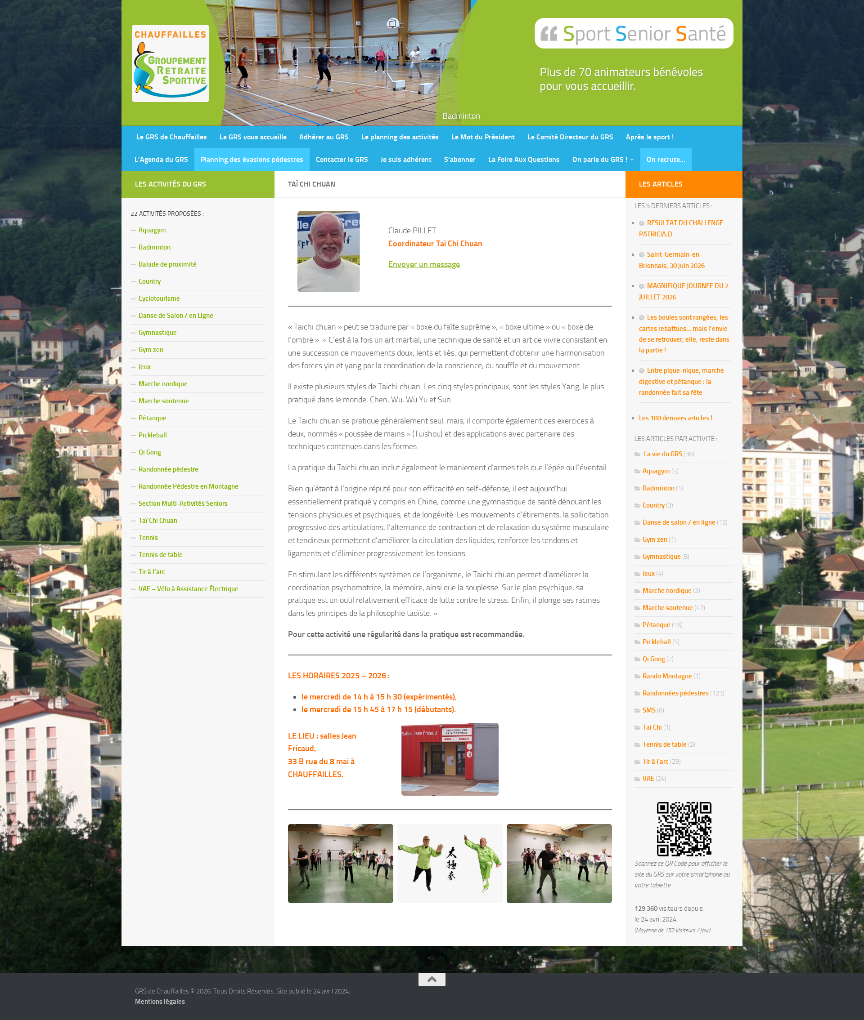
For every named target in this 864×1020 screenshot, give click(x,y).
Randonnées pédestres (676, 693)
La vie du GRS (662, 454)
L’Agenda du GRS (161, 159)
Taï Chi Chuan (158, 521)
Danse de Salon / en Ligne (176, 316)
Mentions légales (160, 1002)
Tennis (148, 538)
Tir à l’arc (152, 572)
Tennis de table (161, 555)
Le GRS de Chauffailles (171, 137)
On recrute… (666, 159)
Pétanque (152, 418)
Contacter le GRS (342, 159)
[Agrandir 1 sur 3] (381, 835)
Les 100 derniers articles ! (675, 418)
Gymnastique (158, 333)
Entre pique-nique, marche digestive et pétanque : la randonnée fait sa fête (681, 381)
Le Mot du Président (483, 137)
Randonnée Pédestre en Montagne (188, 486)
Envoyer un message (424, 264)
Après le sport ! (650, 137)
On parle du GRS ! (599, 159)
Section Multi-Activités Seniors (183, 503)
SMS (649, 710)
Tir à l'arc (656, 761)
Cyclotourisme (159, 298)
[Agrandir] (486, 734)
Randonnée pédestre (168, 469)
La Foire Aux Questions (524, 159)
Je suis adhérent (406, 159)
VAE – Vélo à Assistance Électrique (188, 589)
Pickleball (153, 435)
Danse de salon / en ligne (679, 522)
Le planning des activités (400, 137)
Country (150, 281)
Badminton (155, 247)
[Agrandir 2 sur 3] (490, 835)
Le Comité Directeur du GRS (570, 137)
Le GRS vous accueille (253, 137)
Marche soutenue (164, 401)
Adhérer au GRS (324, 137)
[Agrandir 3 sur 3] (600, 835)
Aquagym (152, 230)
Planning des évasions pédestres (252, 159)
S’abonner (460, 159)
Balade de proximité (168, 264)
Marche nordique (163, 384)
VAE (648, 779)
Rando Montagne (667, 676)
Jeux (145, 367)
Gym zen (151, 350)
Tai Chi (652, 727)
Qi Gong (150, 452)
